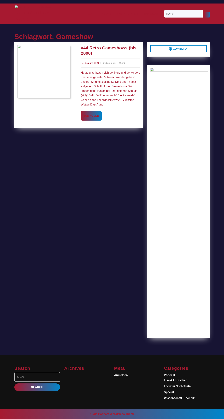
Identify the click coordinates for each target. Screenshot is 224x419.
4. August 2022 (91, 63)
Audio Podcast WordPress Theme (112, 414)
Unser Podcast (127, 13)
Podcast (169, 375)
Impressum (150, 13)
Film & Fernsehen (175, 380)
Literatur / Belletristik (177, 386)
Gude (91, 13)
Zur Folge (93, 117)
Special (169, 392)
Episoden (106, 13)
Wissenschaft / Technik (179, 398)
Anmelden (121, 375)
